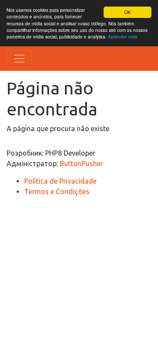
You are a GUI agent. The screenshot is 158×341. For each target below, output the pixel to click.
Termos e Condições (57, 191)
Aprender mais (122, 36)
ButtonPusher (81, 163)
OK (127, 12)
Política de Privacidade (60, 181)
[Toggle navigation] (19, 58)
